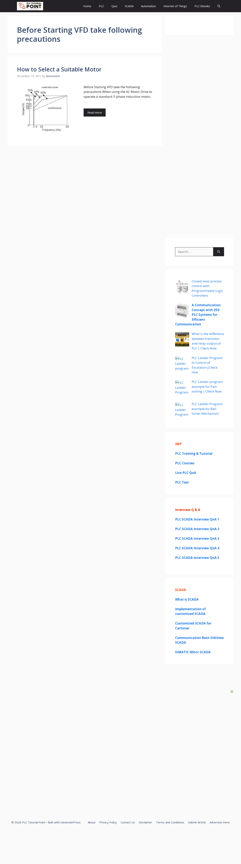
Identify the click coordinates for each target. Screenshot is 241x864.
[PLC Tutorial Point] (30, 6)
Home (87, 6)
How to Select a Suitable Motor (59, 69)
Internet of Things (175, 6)
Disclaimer (145, 822)
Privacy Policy (108, 822)
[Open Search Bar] (219, 6)
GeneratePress (70, 822)
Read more (94, 112)
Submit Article (197, 822)
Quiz (114, 6)
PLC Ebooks (202, 6)
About (91, 822)
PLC (101, 6)
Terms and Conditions (170, 822)
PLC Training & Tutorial (193, 453)
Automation (148, 6)
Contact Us (128, 822)
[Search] (218, 251)
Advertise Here (220, 822)
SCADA (129, 6)
